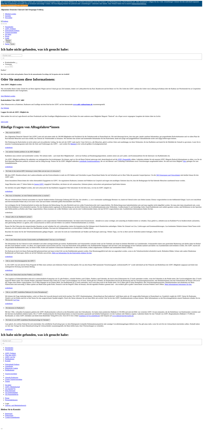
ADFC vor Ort (10, 357)
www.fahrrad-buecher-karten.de (123, 316)
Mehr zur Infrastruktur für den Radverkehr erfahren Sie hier (72, 253)
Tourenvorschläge (11, 32)
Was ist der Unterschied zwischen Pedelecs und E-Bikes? (24, 274)
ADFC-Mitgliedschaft (12, 387)
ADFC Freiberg (10, 29)
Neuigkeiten (9, 27)
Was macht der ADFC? (13, 132)
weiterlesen (9, 147)
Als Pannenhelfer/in (11, 394)
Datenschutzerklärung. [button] (139, 4)
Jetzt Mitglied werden (8, 96)
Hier (184, 161)
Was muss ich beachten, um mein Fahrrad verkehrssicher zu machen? (27, 195)
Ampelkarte (9, 366)
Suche (7, 44)
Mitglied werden (10, 14)
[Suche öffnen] (4, 23)
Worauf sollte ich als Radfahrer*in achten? (19, 217)
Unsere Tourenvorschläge (13, 379)
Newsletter (8, 18)
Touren (7, 381)
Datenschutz (9, 415)
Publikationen (9, 359)
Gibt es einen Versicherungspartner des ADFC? (20, 261)
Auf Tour (16, 300)
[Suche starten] (3, 343)
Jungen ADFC (39, 184)
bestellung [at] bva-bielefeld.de (89, 316)
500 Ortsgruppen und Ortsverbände (168, 175)
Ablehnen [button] (4, 5)
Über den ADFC (10, 355)
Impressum (8, 413)
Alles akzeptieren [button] (22, 5)
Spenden (8, 16)
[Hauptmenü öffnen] (6, 23)
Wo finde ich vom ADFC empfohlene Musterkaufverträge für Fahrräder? (27, 320)
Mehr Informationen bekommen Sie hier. (178, 284)
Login (7, 38)
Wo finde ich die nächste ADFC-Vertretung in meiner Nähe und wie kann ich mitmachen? (33, 171)
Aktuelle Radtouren (11, 377)
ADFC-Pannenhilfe (124, 159)
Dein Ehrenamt (10, 391)
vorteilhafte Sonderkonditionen (89, 161)
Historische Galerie (11, 368)
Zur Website (5, 108)
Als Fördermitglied (11, 392)
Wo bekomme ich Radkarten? (15, 308)
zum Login (4, 122)
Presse (7, 36)
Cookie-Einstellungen (12, 417)
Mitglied (73, 144)
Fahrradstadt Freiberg (12, 30)
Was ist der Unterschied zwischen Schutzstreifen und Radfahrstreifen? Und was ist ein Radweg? (35, 239)
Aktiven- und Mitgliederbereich (15, 405)
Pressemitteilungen (11, 400)
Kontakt (7, 361)
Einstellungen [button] (11, 5)
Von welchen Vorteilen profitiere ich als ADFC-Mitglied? (22, 152)
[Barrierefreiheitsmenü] (2, 23)
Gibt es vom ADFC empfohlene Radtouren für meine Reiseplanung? (26, 292)
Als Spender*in (10, 389)
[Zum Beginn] (2, 428)
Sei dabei (8, 34)
